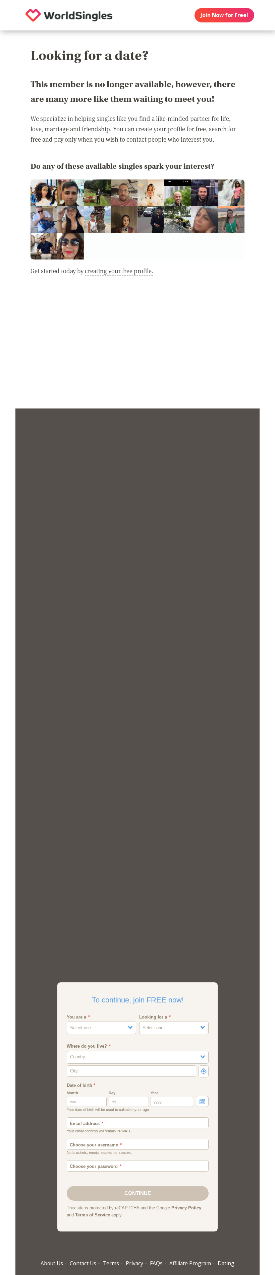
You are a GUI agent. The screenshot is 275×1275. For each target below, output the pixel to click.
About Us (52, 1263)
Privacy (134, 1263)
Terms (111, 1263)
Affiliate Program (190, 1263)
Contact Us (83, 1263)
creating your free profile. (119, 271)
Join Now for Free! (224, 15)
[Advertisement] (137, 346)
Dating (226, 1263)
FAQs (156, 1263)
